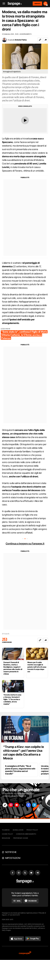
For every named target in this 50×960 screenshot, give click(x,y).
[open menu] (3, 4)
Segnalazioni (18, 830)
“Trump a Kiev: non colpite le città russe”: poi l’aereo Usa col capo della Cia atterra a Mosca (23, 752)
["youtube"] (16, 805)
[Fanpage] (25, 881)
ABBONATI (37, 3)
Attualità (5, 634)
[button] (45, 40)
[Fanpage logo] (15, 3)
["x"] (22, 805)
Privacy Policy (32, 830)
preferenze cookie (20, 838)
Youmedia (6, 830)
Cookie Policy (7, 834)
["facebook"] (28, 805)
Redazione (6, 838)
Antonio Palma (21, 40)
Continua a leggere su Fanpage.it (25, 543)
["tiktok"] (5, 805)
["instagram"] (10, 805)
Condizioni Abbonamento (26, 834)
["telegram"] (34, 805)
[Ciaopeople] (25, 953)
